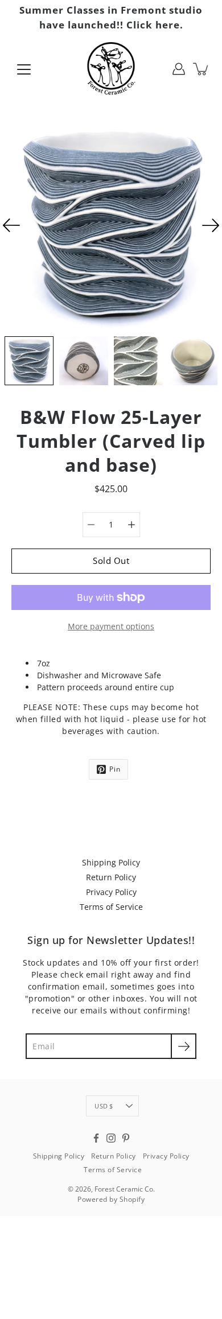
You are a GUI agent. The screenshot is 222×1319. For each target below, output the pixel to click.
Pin (115, 769)
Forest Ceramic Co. (124, 1189)
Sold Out (111, 561)
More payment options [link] (111, 626)
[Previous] (11, 225)
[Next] (210, 225)
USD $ (103, 1106)
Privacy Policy (111, 892)
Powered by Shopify (111, 1199)
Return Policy (111, 877)
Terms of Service (111, 906)
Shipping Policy (111, 862)
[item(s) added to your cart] (201, 69)
